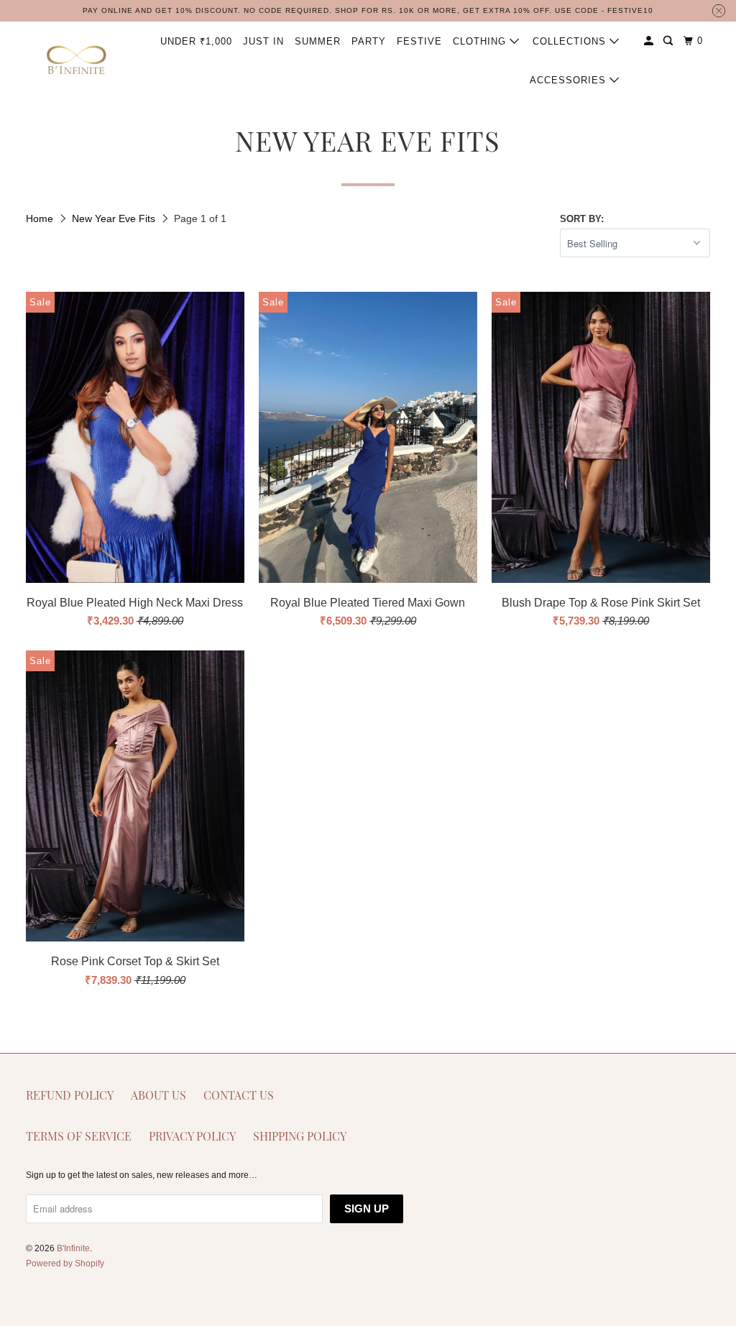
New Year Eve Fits (115, 218)
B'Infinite (73, 1248)
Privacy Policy (192, 1135)
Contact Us (238, 1094)
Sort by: (582, 218)
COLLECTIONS (571, 41)
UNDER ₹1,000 (196, 41)
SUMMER (318, 41)
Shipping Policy (299, 1135)
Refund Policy (70, 1094)
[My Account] (650, 41)
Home (41, 218)
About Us (158, 1094)
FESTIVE (419, 41)
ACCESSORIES (570, 80)
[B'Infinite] (77, 60)
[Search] (669, 41)
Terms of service (79, 1135)
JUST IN (263, 41)
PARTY (368, 41)
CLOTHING (481, 41)
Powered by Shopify (65, 1263)
